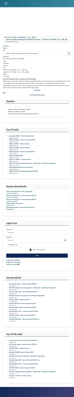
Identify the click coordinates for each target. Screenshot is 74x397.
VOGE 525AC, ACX (10, 205)
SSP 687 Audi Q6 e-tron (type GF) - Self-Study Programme (26, 295)
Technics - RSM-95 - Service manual (20, 159)
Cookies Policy (37, 392)
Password (9, 237)
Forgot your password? (13, 260)
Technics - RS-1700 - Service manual (20, 375)
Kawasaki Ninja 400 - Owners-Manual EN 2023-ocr (24, 319)
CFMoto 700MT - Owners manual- (19, 299)
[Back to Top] (71, 394)
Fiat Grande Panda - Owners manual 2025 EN (23, 284)
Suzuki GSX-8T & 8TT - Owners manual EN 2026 (23, 311)
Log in (37, 255)
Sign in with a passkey (38, 249)
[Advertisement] (37, 20)
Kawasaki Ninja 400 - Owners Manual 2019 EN (20, 207)
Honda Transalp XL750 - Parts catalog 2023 (19, 191)
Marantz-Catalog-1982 (16, 155)
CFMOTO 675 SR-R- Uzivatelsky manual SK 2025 (23, 171)
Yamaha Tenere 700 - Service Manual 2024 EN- (23, 292)
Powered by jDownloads (37, 95)
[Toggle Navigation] (6, 3)
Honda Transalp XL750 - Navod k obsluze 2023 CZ (21, 195)
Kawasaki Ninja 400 (10, 209)
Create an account (12, 264)
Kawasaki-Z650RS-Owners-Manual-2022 (21, 352)
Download (37, 90)
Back (4, 93)
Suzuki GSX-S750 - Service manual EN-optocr (22, 303)
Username (9, 229)
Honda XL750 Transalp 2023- (12, 193)
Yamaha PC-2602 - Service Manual (19, 147)
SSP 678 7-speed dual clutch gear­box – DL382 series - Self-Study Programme (32, 288)
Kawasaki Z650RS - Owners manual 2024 (21, 136)
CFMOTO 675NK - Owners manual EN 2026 (22, 315)
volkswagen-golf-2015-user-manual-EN (21, 167)
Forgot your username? (13, 262)
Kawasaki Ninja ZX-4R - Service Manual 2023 (22, 307)
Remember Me (12, 245)
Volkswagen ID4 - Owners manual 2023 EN (22, 151)
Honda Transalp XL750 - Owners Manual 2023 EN (21, 199)
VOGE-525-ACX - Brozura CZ (14, 203)
